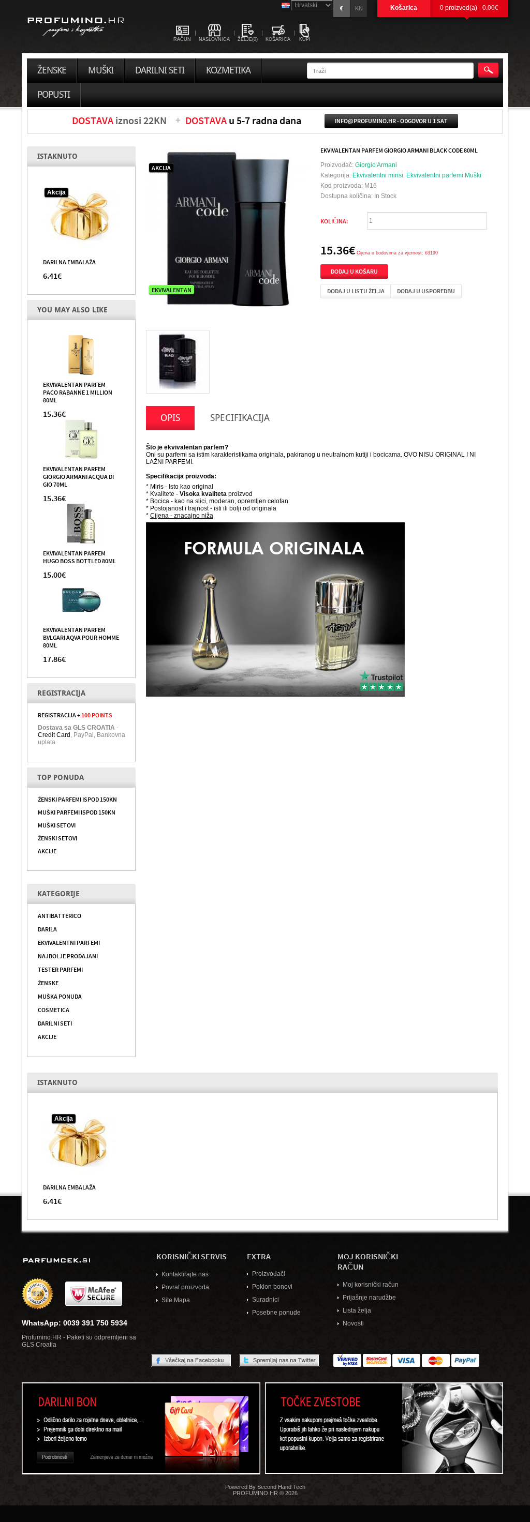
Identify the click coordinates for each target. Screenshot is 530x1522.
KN (359, 8)
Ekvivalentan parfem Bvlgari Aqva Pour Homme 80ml (81, 637)
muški (100, 70)
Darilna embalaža (69, 261)
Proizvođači (268, 1273)
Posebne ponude (276, 1312)
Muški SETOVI (57, 824)
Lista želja (357, 1310)
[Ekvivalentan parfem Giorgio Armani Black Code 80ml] (178, 361)
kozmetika (228, 70)
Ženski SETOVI (57, 837)
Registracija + (75, 714)
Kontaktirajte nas (185, 1274)
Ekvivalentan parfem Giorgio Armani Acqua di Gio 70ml (78, 476)
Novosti (353, 1323)
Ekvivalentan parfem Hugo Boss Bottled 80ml (79, 556)
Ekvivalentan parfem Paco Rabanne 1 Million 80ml (77, 392)
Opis (170, 418)
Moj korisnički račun (371, 1284)
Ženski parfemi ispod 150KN (77, 799)
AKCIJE (47, 850)
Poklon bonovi (272, 1286)
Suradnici (265, 1299)
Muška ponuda (60, 996)
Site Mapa (175, 1300)
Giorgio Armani (376, 165)
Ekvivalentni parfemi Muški (443, 175)
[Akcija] (81, 216)
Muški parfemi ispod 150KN (76, 812)
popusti (53, 94)
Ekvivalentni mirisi (377, 175)
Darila (47, 928)
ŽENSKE (48, 982)
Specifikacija (240, 418)
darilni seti (159, 70)
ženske (51, 70)
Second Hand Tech (281, 1487)
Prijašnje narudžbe (369, 1297)
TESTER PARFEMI (60, 969)
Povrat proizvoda (185, 1287)
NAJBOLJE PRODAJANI (68, 955)
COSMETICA (53, 1009)
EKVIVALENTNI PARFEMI (69, 942)
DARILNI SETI (55, 1023)
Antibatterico (59, 915)
